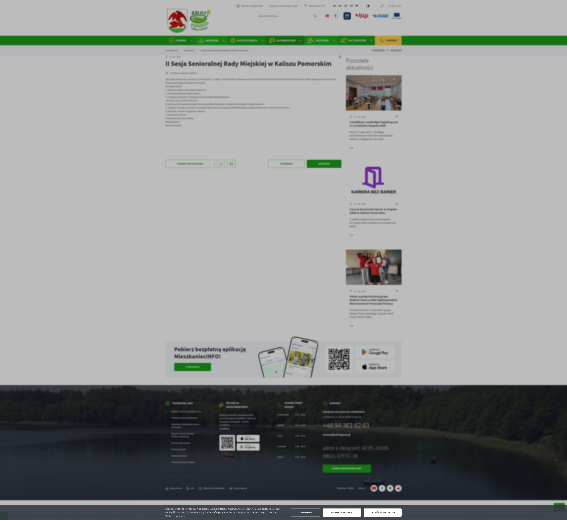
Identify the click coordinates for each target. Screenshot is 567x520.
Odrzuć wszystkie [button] (342, 512)
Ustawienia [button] (305, 512)
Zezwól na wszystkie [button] (382, 512)
